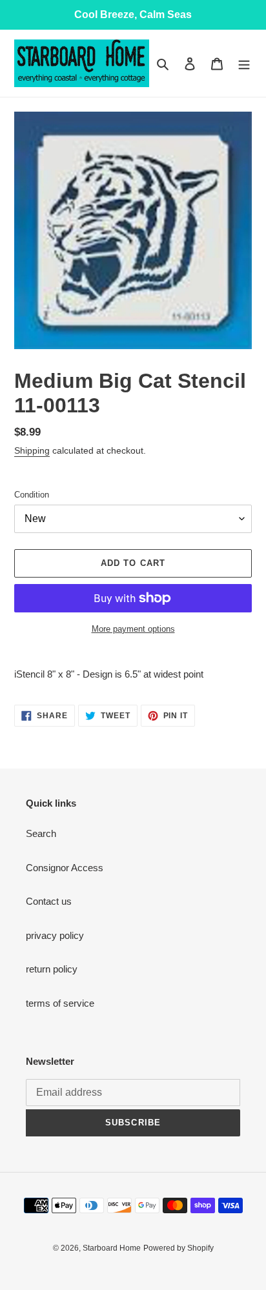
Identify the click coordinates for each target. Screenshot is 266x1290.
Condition (31, 494)
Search (41, 833)
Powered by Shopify (178, 1248)
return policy (51, 968)
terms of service (60, 1003)
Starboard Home (112, 1248)
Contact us (49, 901)
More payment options (133, 629)
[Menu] (244, 63)
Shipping (32, 450)
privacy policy (55, 935)
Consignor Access (64, 867)
